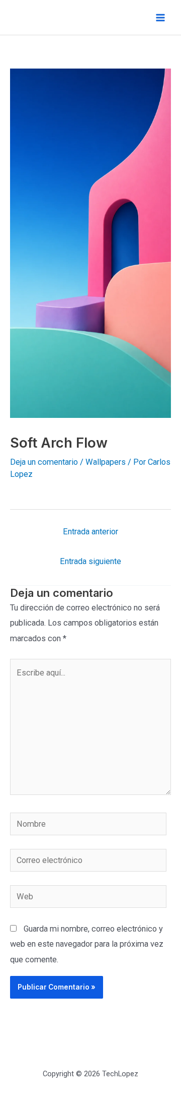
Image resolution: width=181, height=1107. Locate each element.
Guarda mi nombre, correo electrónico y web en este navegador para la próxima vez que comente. (86, 944)
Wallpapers (105, 462)
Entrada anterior (90, 531)
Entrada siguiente (90, 561)
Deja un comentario (44, 462)
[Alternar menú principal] (160, 17)
